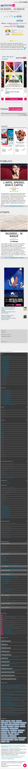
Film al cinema (4, 378)
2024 (10, 356)
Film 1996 (3, 11)
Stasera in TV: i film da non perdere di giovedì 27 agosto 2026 (13, 709)
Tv (12, 746)
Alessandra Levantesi (6, 336)
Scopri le (14, 206)
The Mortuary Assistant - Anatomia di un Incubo (10, 564)
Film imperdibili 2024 (5, 360)
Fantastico (8, 11)
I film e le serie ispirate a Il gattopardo (12, 724)
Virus (9, 732)
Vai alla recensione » (8, 256)
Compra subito (20, 26)
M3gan (10, 722)
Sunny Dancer (3, 549)
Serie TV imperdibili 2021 (6, 398)
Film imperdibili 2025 (5, 358)
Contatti (7, 756)
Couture (2, 475)
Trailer (2, 748)
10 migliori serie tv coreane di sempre (8, 404)
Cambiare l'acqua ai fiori (5, 510)
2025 (7, 356)
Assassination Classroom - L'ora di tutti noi (9, 523)
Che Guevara (21, 739)
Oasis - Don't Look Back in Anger (7, 588)
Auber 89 (2, 593)
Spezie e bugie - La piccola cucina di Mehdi (9, 576)
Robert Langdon (4, 734)
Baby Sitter (17, 726)
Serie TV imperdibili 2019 (6, 402)
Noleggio (22, 23)
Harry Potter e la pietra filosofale (7, 477)
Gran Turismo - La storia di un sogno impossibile (10, 670)
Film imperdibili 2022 (5, 364)
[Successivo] (25, 142)
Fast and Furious (13, 735)
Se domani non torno (5, 514)
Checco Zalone (4, 726)
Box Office (16, 746)
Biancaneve (22, 724)
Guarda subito (14, 99)
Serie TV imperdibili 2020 (6, 400)
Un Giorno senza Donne (5, 535)
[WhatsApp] (12, 16)
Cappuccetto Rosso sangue (6, 660)
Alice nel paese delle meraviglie (7, 739)
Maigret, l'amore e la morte (6, 527)
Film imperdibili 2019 (5, 370)
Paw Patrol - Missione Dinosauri (7, 572)
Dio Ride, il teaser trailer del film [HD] (8, 704)
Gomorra (13, 720)
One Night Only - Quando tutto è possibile (11, 627)
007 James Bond (21, 730)
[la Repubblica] (20, 2)
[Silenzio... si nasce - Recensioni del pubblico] (14, 178)
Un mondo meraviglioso (5, 580)
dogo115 (3, 332)
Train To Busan (4, 545)
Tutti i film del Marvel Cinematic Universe (9, 737)
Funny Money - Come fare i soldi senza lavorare (10, 657)
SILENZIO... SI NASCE (14, 235)
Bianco (2, 518)
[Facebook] (4, 16)
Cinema (6, 745)
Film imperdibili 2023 (5, 362)
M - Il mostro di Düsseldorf (6, 597)
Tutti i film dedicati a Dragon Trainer (19, 722)
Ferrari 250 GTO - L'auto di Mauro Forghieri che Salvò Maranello (13, 568)
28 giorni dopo (19, 720)
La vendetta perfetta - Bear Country (7, 467)
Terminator (3, 741)
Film (15, 745)
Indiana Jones (13, 732)
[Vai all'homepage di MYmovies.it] (7, 6)
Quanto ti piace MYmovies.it (6, 351)
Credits (2, 756)
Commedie (3, 409)
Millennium (17, 734)
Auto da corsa (4, 732)
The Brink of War (4, 533)
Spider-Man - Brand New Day (9, 621)
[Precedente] (3, 142)
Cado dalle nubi (4, 667)
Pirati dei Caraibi (13, 730)
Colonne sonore (8, 748)
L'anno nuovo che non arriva (12, 92)
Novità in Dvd (3, 385)
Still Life (2, 650)
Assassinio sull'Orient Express (7, 677)
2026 (5, 356)
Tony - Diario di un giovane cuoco (7, 465)
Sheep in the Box (4, 473)
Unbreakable (20, 732)
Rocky (8, 741)
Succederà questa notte (5, 512)
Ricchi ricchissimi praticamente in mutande (9, 663)
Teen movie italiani (4, 735)
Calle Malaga (3, 497)
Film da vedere (4, 376)
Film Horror (3, 413)
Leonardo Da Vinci (4, 728)
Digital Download (14, 25)
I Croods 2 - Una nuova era (6, 674)
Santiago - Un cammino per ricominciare (8, 491)
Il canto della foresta (5, 516)
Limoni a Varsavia (4, 469)
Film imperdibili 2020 (5, 368)
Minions (2, 720)
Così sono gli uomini (5, 525)
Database (11, 745)
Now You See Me (4, 722)
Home (2, 745)
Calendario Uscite (21, 745)
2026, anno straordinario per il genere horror (9, 698)
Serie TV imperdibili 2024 (6, 391)
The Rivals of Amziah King (6, 529)
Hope (2, 501)
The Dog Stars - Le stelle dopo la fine (8, 463)
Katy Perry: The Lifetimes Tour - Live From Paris (10, 551)
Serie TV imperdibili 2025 (6, 389)
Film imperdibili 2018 (5, 372)
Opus (2, 724)
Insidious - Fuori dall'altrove (8, 625)
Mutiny (2, 584)
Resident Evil (3, 495)
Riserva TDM (12, 757)
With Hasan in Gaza (5, 599)
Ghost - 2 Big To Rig (7, 629)
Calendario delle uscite (5, 482)
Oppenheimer (10, 726)
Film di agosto (3, 381)
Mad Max (16, 739)
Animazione (3, 415)
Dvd (10, 746)
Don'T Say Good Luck (5, 537)
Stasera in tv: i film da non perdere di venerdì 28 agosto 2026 (12, 684)
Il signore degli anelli (22, 737)
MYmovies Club (16, 748)
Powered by (20, 115)
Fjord (2, 504)
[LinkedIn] (9, 16)
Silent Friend (3, 558)
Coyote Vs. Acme (4, 547)
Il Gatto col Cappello (5, 508)
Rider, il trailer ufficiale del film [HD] (8, 711)
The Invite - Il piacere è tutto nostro (7, 487)
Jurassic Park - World (14, 728)
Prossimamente (22, 746)
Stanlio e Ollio (3, 646)
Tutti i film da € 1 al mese (8, 58)
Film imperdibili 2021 (5, 366)
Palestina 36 (3, 499)
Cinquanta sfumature (5, 730)
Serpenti (2, 586)
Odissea (5, 619)
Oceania (5, 615)
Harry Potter (11, 734)
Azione (2, 417)
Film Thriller (3, 411)
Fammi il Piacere (4, 560)
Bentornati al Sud (4, 506)
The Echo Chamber (4, 582)
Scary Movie (8, 720)
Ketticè (2, 562)
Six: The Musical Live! (5, 531)
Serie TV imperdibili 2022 (6, 396)
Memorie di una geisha (5, 653)
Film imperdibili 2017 (5, 374)
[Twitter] (7, 16)
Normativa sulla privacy (14, 756)
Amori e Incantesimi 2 (5, 578)
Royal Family (22, 726)
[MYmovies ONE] (21, 58)
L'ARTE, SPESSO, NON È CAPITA (14, 184)
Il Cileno (2, 471)
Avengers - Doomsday (5, 493)
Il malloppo (3, 555)
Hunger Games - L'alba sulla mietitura (8, 489)
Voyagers (2, 639)
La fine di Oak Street (7, 631)
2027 (2, 356)
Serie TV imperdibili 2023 (6, 394)
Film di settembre (4, 383)
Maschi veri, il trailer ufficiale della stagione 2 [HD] (10, 686)
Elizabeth (3, 643)
